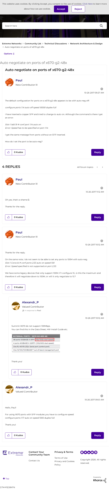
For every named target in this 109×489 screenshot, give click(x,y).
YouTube (92, 452)
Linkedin (89, 452)
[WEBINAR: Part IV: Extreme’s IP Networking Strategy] (97, 167)
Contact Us (34, 460)
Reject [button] (78, 9)
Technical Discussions (55, 43)
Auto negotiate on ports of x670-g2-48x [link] (24, 47)
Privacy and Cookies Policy (64, 463)
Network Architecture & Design (86, 43)
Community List (33, 43)
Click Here (87, 4)
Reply (97, 152)
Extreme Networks (11, 43)
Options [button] (8, 53)
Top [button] (7, 478)
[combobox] (54, 25)
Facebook (82, 452)
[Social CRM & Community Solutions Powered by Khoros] (99, 479)
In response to (32, 310)
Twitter (85, 452)
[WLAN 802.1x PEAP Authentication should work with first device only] (102, 167)
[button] (61, 9)
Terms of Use (60, 458)
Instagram (95, 452)
